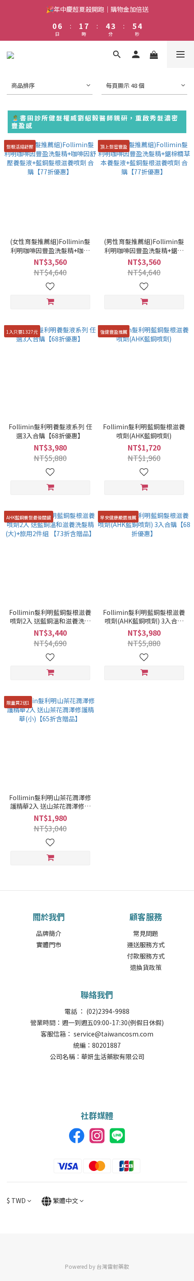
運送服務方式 (146, 944)
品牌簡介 (48, 933)
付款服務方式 (146, 955)
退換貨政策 (146, 967)
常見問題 (145, 933)
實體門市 (48, 944)
